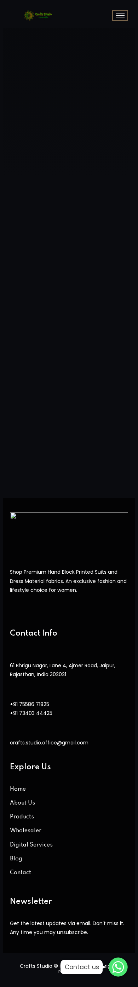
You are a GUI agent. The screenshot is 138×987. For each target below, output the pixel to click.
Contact (20, 873)
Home (18, 789)
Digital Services (31, 845)
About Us (22, 803)
